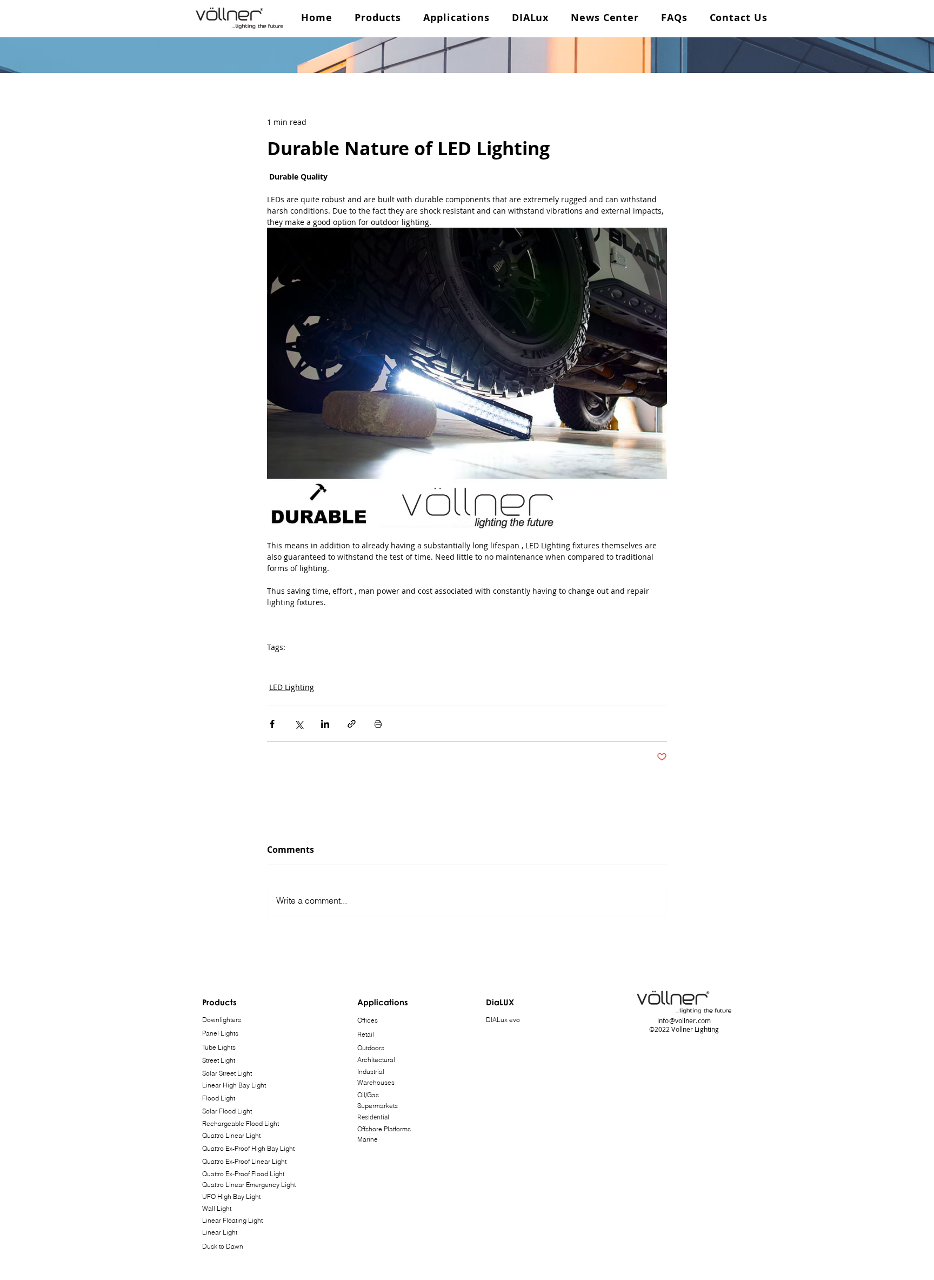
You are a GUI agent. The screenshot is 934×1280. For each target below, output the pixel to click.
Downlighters (221, 1020)
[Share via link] (351, 724)
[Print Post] (378, 724)
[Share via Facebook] (272, 724)
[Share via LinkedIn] (325, 724)
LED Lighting (291, 687)
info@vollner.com (684, 1020)
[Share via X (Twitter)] (298, 724)
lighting (339, 663)
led (272, 663)
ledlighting (302, 663)
